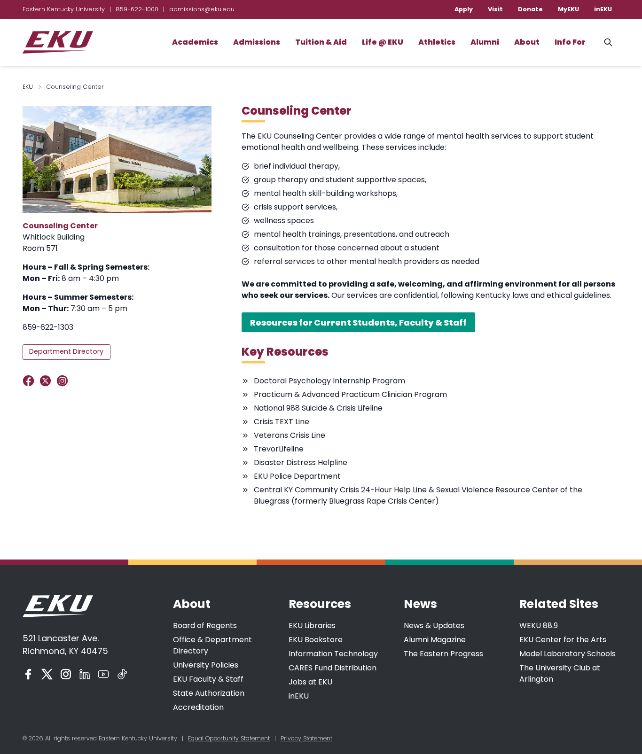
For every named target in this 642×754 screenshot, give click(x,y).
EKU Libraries (312, 625)
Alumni (484, 42)
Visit (495, 9)
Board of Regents (205, 625)
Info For (570, 42)
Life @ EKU (382, 42)
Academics (195, 42)
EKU (28, 87)
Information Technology (333, 653)
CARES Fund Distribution (332, 667)
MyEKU (568, 9)
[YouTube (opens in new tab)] (103, 674)
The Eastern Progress (443, 653)
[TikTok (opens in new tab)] (122, 674)
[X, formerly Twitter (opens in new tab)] (47, 674)
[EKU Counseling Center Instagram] (64, 381)
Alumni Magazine (435, 639)
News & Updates (434, 625)
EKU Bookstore (316, 639)
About (527, 42)
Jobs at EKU (310, 681)
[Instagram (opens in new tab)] (65, 674)
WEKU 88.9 (538, 625)
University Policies (205, 665)
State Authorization (208, 693)
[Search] (608, 42)
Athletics (436, 42)
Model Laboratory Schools (567, 653)
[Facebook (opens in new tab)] (28, 674)
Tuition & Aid (321, 42)
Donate (530, 9)
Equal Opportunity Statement (229, 738)
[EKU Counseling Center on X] (47, 381)
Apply (463, 9)
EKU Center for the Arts (562, 639)
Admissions (256, 42)
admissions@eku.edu (202, 9)
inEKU (603, 9)
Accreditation (198, 707)
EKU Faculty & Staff (208, 679)
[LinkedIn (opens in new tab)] (84, 674)
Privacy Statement (306, 738)
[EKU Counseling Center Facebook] (30, 381)
